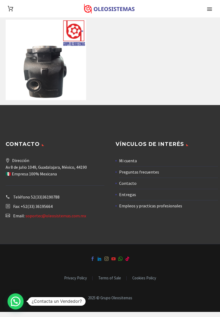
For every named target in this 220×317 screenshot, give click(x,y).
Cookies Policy (144, 278)
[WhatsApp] (120, 259)
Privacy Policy (75, 278)
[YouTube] (113, 259)
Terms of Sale (109, 278)
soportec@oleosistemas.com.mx (55, 215)
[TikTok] (127, 259)
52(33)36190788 (45, 197)
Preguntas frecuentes (139, 172)
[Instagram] (106, 259)
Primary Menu (209, 9)
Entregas (127, 194)
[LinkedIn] (99, 259)
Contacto (128, 183)
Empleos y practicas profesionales (150, 205)
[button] (16, 301)
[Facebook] (92, 259)
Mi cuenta (128, 160)
